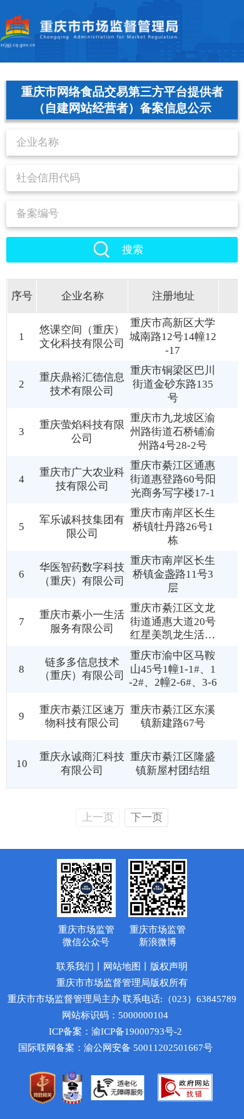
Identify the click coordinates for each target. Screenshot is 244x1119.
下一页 (147, 817)
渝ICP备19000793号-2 (136, 1031)
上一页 (98, 817)
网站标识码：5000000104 (115, 1015)
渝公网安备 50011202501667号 (148, 1048)
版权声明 (169, 966)
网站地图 (122, 966)
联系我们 (75, 966)
